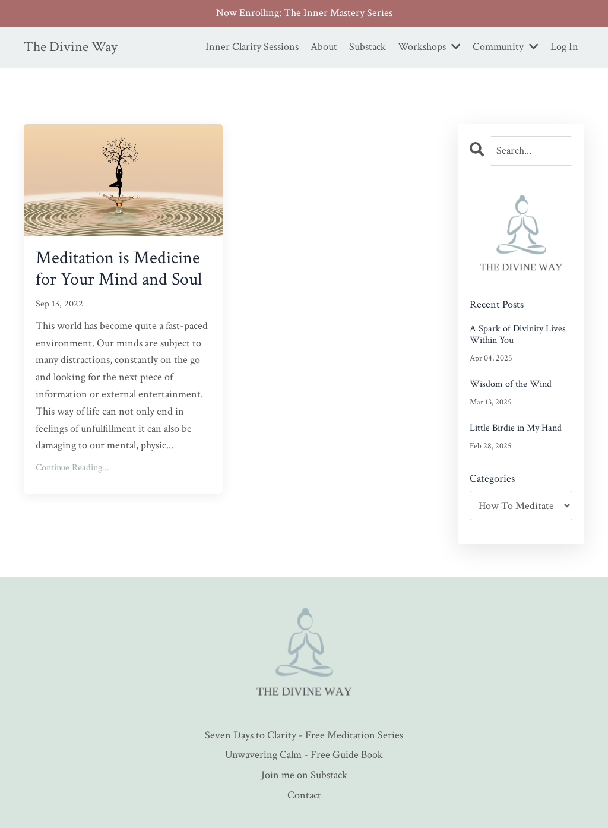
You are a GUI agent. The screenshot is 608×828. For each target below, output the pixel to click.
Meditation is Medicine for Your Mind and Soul (119, 269)
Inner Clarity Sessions (252, 46)
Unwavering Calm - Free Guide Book (304, 754)
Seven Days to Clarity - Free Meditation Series (304, 735)
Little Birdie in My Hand (516, 428)
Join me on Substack (304, 775)
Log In (564, 46)
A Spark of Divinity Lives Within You (518, 334)
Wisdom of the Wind (511, 384)
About (324, 46)
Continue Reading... (72, 468)
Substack (367, 46)
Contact (304, 795)
